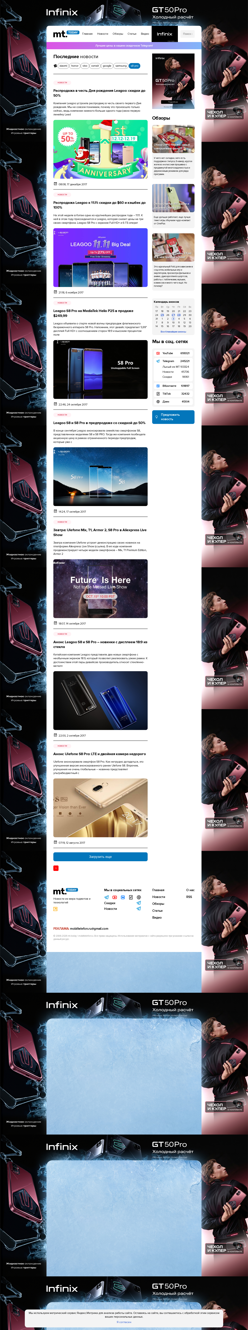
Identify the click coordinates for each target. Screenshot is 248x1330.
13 (190, 322)
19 (168, 311)
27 (173, 315)
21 (179, 311)
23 (190, 311)
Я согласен (124, 1322)
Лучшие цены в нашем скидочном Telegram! (124, 45)
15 (162, 326)
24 (156, 315)
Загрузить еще (100, 857)
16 (168, 326)
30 (190, 315)
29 (184, 315)
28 (178, 315)
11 (179, 322)
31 (157, 318)
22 (184, 311)
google (107, 66)
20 (173, 311)
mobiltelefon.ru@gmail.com (89, 929)
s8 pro (134, 66)
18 (162, 311)
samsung (121, 66)
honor (75, 66)
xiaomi (63, 66)
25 (162, 315)
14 (157, 326)
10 (173, 322)
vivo (85, 66)
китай (95, 66)
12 (184, 322)
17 (157, 311)
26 (167, 315)
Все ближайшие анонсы (173, 331)
